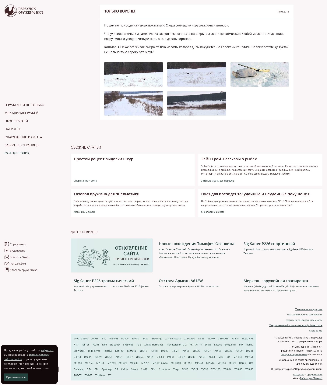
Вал (241, 344)
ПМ (96, 369)
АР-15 (198, 344)
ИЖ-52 (108, 357)
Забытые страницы (22, 145)
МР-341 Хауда (160, 363)
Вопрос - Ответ (20, 257)
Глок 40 (119, 350)
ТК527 (195, 369)
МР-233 (134, 363)
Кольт (212, 357)
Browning (157, 338)
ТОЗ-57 (78, 375)
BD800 (124, 338)
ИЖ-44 (87, 357)
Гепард (108, 350)
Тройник (100, 375)
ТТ (109, 375)
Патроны (12, 129)
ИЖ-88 (191, 357)
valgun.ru (47, 350)
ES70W (211, 338)
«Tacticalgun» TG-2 (177, 344)
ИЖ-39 (239, 350)
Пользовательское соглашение (304, 314)
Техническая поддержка (308, 309)
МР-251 (145, 363)
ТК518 (185, 369)
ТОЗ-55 (249, 369)
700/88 (94, 338)
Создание (298, 374)
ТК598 (204, 369)
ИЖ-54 (118, 357)
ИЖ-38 (228, 350)
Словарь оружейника (23, 270)
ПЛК (89, 369)
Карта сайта (315, 330)
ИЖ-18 (154, 350)
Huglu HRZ (247, 338)
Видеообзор (17, 250)
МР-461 (199, 363)
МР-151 (249, 357)
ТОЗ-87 (88, 375)
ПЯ (116, 369)
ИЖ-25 (185, 350)
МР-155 (89, 363)
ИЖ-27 (207, 350)
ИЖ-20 (164, 350)
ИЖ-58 (139, 357)
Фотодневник (17, 153)
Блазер (218, 344)
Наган (242, 363)
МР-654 (222, 363)
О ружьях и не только (24, 105)
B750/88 (113, 338)
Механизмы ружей (21, 113)
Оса (251, 363)
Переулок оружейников (294, 354)
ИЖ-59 (149, 357)
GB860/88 (223, 338)
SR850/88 (128, 344)
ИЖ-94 (202, 357)
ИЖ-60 (160, 357)
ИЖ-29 (217, 350)
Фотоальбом (18, 263)
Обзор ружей (16, 121)
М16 (221, 357)
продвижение (314, 374)
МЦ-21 (232, 363)
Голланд (131, 350)
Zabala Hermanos (153, 344)
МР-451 (188, 363)
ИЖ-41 (249, 350)
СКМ (153, 369)
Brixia (145, 338)
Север (134, 369)
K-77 (76, 344)
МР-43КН (176, 363)
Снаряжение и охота (23, 137)
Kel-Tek (85, 344)
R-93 (104, 344)
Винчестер (94, 350)
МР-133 (238, 357)
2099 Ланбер (81, 338)
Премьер (106, 369)
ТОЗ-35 (238, 369)
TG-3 (138, 344)
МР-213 (111, 363)
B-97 (103, 338)
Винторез (79, 350)
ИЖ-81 (170, 357)
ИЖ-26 (196, 350)
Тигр (175, 369)
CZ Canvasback (173, 338)
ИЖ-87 (181, 357)
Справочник (18, 244)
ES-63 (201, 338)
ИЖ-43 (77, 357)
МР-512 (210, 363)
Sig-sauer (115, 344)
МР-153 (78, 363)
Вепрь (249, 344)
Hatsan (235, 338)
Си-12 (144, 369)
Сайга (124, 369)
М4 (228, 357)
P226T (96, 344)
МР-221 (123, 363)
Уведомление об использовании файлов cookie (295, 325)
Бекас (208, 344)
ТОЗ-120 (215, 369)
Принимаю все (16, 377)
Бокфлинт (230, 344)
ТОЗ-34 (227, 369)
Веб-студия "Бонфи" (311, 378)
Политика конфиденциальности (304, 320)
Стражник (164, 369)
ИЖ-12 (143, 350)
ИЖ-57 (129, 357)
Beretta (135, 338)
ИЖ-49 (98, 357)
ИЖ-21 (175, 350)
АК (191, 344)
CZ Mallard (189, 338)
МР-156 (100, 363)
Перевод (78, 369)
